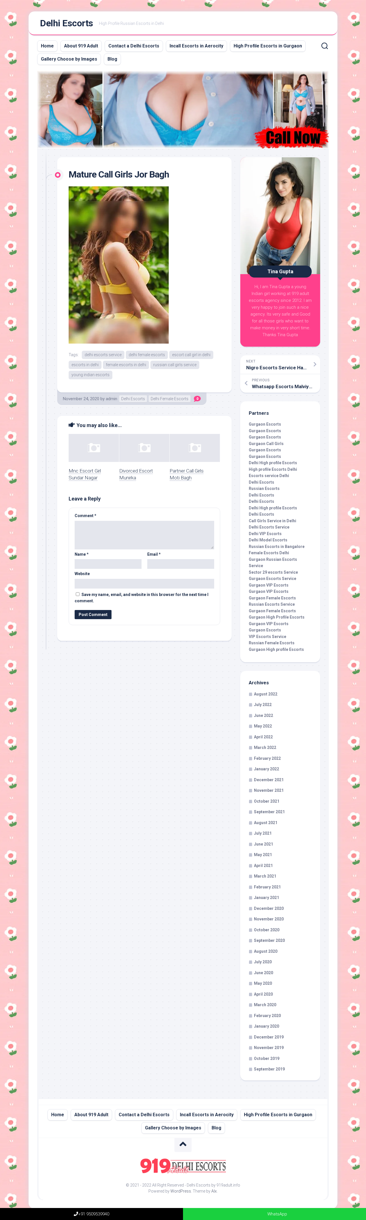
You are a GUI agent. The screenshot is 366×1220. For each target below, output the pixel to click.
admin (111, 398)
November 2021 (269, 790)
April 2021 (263, 865)
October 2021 (266, 801)
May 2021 (263, 854)
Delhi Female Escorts (169, 398)
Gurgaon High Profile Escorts (277, 617)
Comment (85, 515)
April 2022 (263, 737)
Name (82, 554)
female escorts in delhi (126, 364)
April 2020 (263, 994)
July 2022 (263, 704)
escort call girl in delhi (191, 354)
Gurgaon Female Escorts (272, 598)
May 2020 (263, 983)
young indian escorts (90, 374)
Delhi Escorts (66, 23)
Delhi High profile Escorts (273, 463)
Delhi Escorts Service (269, 527)
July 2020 (263, 962)
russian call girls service (174, 364)
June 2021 (263, 844)
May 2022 (263, 726)
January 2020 (266, 1026)
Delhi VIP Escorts (265, 533)
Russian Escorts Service (272, 604)
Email (154, 554)
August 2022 (265, 694)
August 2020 (265, 951)
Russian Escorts (264, 488)
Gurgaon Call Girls (266, 443)
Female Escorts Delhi (269, 553)
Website (82, 573)
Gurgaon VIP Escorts (269, 585)
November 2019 (269, 1047)
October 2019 (266, 1058)
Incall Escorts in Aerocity (196, 46)
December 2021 (269, 780)
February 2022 (267, 758)
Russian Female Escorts (272, 643)
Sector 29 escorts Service (273, 572)
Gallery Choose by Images (69, 59)
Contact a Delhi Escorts (133, 46)
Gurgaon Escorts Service (272, 578)
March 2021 (265, 876)
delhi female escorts (147, 354)
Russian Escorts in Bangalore (277, 546)
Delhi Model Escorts (268, 540)
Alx (214, 1191)
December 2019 (269, 1037)
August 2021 (265, 822)
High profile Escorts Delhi (273, 469)
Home (47, 46)
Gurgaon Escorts (265, 424)
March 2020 (265, 1004)
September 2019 (269, 1069)
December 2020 (269, 908)
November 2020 (269, 919)
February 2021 (267, 887)
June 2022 (263, 715)
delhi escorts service (103, 354)
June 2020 (263, 972)
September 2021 (269, 812)
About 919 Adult (81, 46)
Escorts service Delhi (269, 475)
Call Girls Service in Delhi (272, 521)
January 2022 (266, 769)
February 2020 (267, 1015)
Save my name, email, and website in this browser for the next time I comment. (141, 597)
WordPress (180, 1191)
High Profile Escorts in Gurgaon (268, 46)
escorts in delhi (85, 364)
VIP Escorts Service (267, 636)
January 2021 (266, 897)
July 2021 (263, 833)
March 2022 (265, 747)
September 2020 (269, 940)
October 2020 (266, 930)
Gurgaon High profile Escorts (276, 649)
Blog (112, 59)
